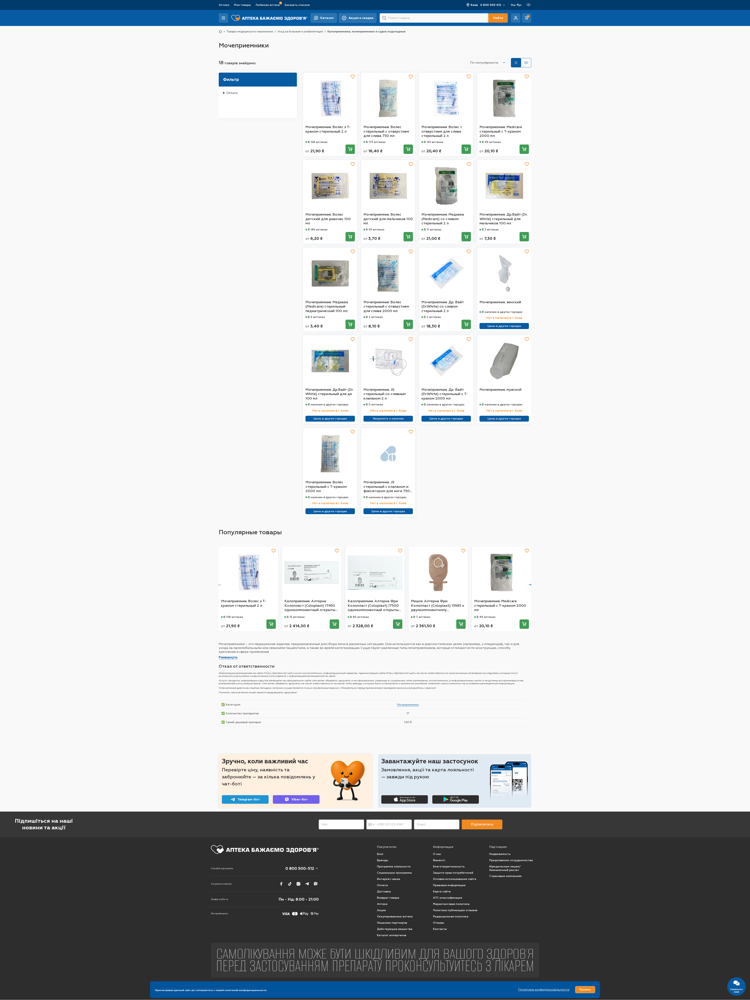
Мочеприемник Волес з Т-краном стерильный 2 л (328, 129)
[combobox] (371, 824)
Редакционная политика (450, 916)
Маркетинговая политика (451, 904)
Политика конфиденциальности (543, 989)
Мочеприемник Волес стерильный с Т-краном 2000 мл (326, 486)
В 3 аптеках (490, 229)
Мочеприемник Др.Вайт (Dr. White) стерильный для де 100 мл (329, 394)
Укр (513, 5)
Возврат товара (388, 897)
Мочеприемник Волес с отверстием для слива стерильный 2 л (441, 131)
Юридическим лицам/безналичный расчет (505, 868)
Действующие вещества (394, 929)
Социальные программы (394, 872)
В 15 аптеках (296, 617)
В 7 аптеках (421, 617)
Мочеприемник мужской (500, 389)
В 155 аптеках (433, 142)
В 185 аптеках (318, 229)
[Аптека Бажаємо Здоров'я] (220, 31)
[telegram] (307, 884)
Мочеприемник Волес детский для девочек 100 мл (328, 218)
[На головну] (265, 849)
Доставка (384, 891)
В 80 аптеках (359, 617)
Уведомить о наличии (388, 418)
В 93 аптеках (375, 229)
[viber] (315, 884)
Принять (585, 989)
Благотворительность (449, 866)
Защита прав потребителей (453, 872)
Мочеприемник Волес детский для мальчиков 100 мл (388, 218)
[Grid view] (516, 62)
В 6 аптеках (316, 317)
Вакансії (439, 860)
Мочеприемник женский (500, 302)
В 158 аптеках (318, 142)
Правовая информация (449, 885)
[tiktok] (290, 884)
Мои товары (242, 5)
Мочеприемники (408, 704)
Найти (498, 18)
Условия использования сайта (454, 879)
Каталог (327, 18)
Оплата (382, 885)
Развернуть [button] (228, 657)
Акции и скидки (360, 18)
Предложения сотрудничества (511, 860)
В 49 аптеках (491, 142)
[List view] (526, 62)
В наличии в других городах (502, 312)
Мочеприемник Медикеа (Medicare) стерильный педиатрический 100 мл (326, 306)
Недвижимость (500, 854)
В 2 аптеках (374, 317)
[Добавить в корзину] (350, 149)
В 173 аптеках (376, 142)
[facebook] (281, 884)
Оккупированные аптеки (395, 916)
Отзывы (438, 922)
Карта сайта (442, 891)
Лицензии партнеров (392, 922)
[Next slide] (530, 584)
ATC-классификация (447, 897)
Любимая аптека (268, 5)
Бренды (382, 860)
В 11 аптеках (432, 229)
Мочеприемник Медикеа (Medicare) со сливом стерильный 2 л (442, 218)
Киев (474, 5)
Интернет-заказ (388, 879)
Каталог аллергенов (391, 935)
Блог (380, 854)
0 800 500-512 (490, 5)
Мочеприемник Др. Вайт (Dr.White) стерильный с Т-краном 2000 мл (444, 394)
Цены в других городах (504, 326)
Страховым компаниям (505, 876)
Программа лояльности (394, 866)
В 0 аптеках (374, 404)
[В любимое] (352, 76)
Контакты (440, 929)
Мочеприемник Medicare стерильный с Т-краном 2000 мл (500, 131)
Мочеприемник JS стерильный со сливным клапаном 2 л (384, 394)
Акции (381, 910)
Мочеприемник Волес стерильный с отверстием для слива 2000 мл (386, 306)
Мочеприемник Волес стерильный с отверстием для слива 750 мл (386, 131)
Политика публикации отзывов (455, 910)
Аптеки (224, 5)
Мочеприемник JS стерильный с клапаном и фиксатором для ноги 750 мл (386, 486)
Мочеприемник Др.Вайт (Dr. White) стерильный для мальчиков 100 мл (503, 218)
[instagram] (298, 884)
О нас (437, 854)
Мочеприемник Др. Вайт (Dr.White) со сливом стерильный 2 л (442, 306)
